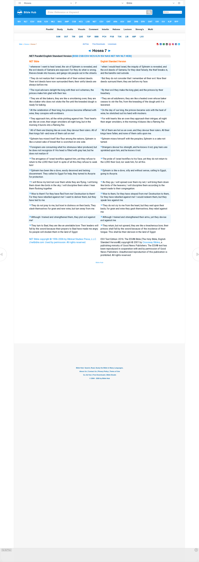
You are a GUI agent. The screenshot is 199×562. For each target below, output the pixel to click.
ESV (86, 56)
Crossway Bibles (151, 242)
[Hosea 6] (3, 261)
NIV (118, 56)
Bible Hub (99, 263)
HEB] (129, 56)
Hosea (26, 44)
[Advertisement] (99, 322)
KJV (97, 56)
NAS (107, 56)
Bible (20, 44)
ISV (102, 56)
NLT (123, 56)
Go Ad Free (6, 550)
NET (113, 56)
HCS (92, 56)
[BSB (75, 56)
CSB (81, 56)
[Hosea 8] (195, 261)
